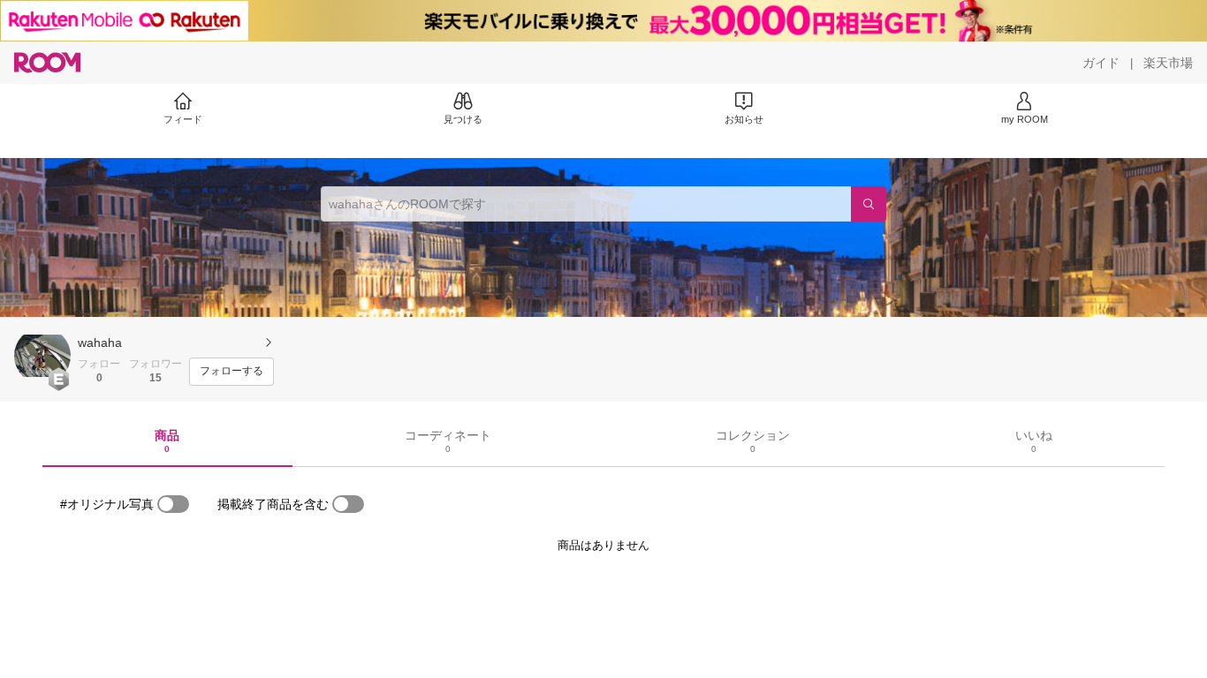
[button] (42, 356)
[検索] (868, 204)
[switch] (173, 504)
